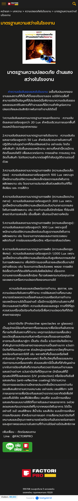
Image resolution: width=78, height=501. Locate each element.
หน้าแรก (5, 11)
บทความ (17, 11)
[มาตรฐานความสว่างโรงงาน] (39, 46)
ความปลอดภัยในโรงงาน (38, 11)
